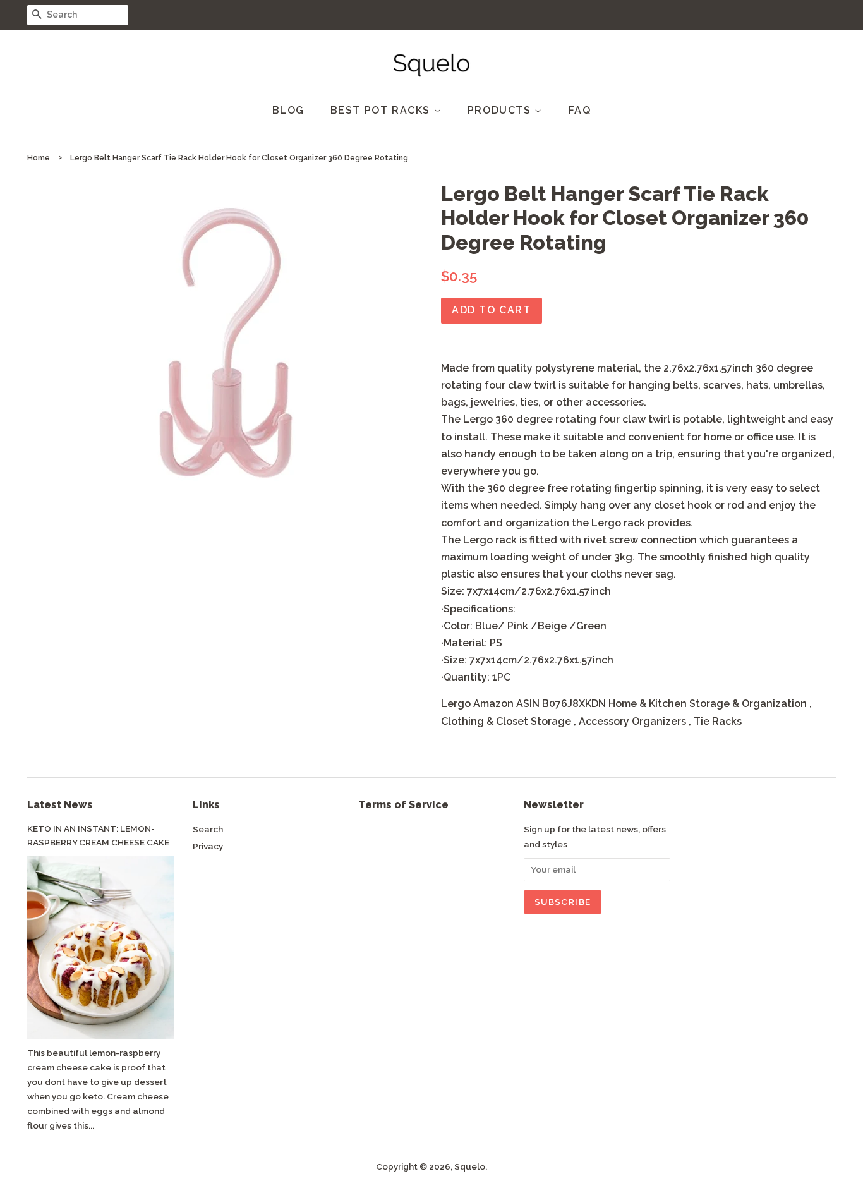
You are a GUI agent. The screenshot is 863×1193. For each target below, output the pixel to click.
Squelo (469, 1166)
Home (38, 158)
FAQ (580, 110)
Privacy (208, 846)
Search (208, 829)
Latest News (60, 805)
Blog (288, 110)
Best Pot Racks (382, 110)
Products (501, 110)
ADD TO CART (491, 310)
